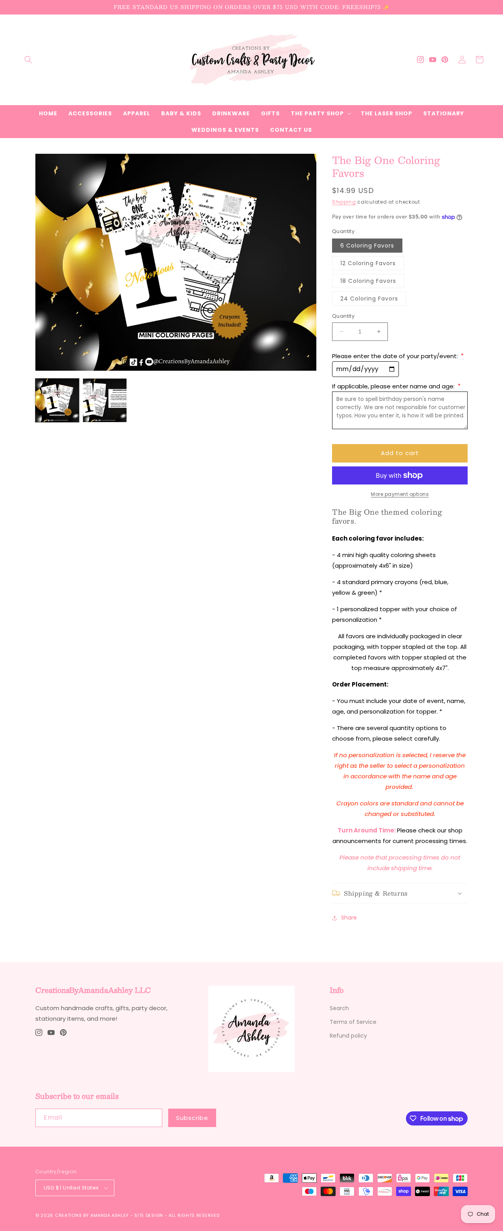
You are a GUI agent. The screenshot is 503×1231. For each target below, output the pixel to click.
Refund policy (348, 1036)
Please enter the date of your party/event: (398, 356)
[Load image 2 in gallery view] (105, 400)
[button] (28, 59)
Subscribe (192, 1118)
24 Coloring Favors (369, 298)
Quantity (343, 316)
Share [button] (349, 917)
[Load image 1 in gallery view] (57, 400)
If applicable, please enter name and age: (396, 386)
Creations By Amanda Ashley (92, 1215)
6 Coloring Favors (367, 245)
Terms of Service (353, 1022)
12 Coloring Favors (368, 263)
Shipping (344, 201)
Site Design (148, 1215)
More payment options (400, 494)
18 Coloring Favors (368, 281)
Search (339, 1008)
